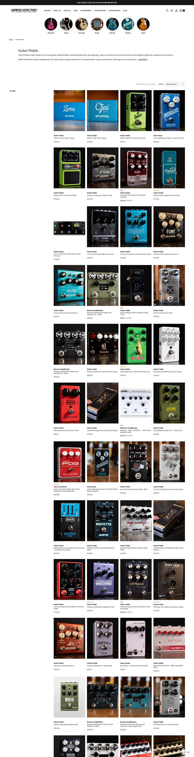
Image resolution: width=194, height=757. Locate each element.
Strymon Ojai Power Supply (96, 138)
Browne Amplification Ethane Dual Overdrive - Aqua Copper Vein (132, 725)
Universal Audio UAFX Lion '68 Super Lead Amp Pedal (135, 608)
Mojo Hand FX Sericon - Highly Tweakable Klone (168, 666)
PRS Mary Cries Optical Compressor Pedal (168, 607)
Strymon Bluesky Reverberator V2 (65, 313)
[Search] (167, 10)
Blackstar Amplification (128, 428)
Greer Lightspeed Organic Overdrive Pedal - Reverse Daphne (102, 490)
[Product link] (69, 110)
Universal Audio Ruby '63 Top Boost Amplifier (133, 196)
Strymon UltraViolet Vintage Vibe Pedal (100, 607)
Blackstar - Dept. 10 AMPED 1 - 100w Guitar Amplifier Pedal (135, 431)
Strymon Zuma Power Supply (64, 138)
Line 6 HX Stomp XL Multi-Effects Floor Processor (67, 255)
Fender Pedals (92, 663)
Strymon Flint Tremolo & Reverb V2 (165, 254)
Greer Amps (157, 136)
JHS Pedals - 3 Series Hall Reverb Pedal (134, 666)
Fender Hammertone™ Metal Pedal (99, 666)
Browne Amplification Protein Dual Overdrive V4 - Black (66, 372)
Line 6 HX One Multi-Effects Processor (100, 254)
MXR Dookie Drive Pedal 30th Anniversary (135, 372)
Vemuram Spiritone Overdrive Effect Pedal (102, 372)
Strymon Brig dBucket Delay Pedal (66, 724)
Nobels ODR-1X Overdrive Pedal (65, 195)
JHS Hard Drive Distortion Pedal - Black (134, 489)
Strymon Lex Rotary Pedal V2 (64, 666)
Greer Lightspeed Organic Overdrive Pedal (168, 138)
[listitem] (51, 26)
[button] (172, 10)
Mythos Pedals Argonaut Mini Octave (166, 195)
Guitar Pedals (59, 136)
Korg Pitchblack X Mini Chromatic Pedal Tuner (134, 314)
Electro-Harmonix (60, 487)
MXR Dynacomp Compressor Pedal (66, 430)
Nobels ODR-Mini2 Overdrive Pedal (132, 138)
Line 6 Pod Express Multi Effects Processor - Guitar (69, 608)
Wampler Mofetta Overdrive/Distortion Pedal (100, 549)
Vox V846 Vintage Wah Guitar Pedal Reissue (102, 430)
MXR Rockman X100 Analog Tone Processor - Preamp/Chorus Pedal (69, 549)
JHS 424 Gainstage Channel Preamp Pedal (168, 489)
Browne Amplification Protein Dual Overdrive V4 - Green (99, 314)
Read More (142, 59)
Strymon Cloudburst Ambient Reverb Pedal (135, 254)
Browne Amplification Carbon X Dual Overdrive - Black (100, 725)
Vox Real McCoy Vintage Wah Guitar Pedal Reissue (168, 549)
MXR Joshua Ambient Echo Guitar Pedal (167, 372)
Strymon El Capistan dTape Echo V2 (99, 195)
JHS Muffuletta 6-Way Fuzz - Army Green (167, 430)
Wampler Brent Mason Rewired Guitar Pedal (134, 549)
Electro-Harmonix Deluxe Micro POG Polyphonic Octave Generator (66, 490)
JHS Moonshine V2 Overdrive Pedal (165, 724)
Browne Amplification (95, 310)
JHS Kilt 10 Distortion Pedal (162, 313)
